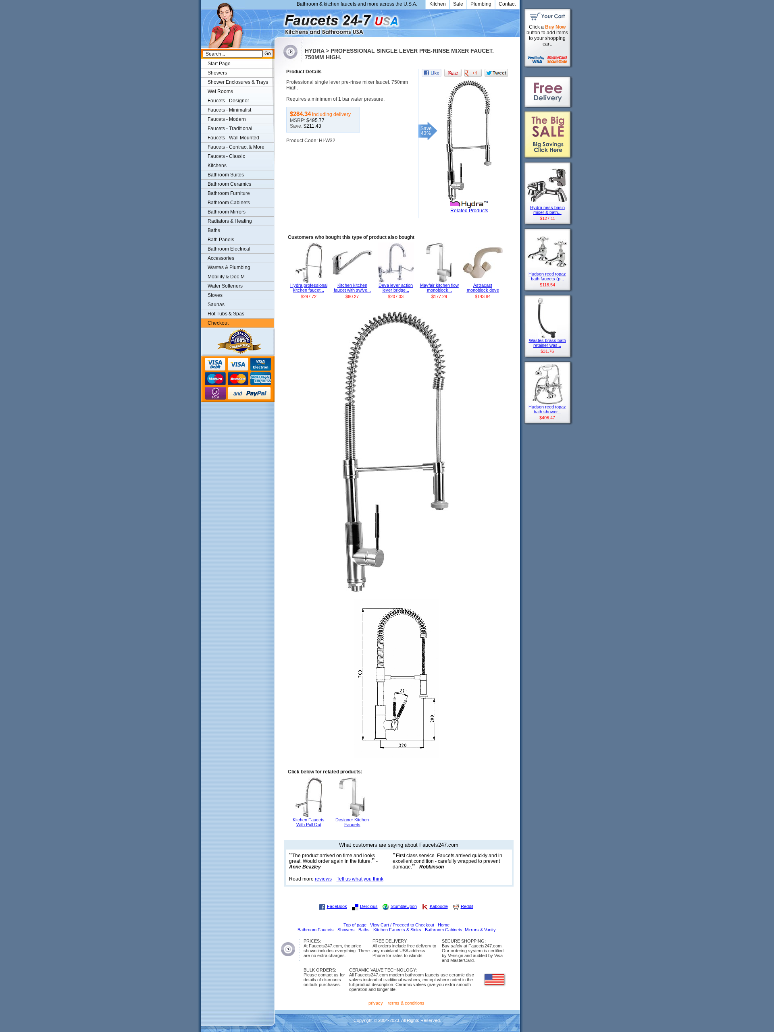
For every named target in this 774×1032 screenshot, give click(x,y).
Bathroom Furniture (229, 193)
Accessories (221, 258)
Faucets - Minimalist (229, 110)
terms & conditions (406, 1003)
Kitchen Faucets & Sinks (397, 929)
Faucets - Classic (226, 156)
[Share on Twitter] (496, 73)
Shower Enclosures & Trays (238, 82)
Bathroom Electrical (229, 249)
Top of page (354, 924)
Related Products (469, 210)
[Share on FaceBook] (431, 73)
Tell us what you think (360, 879)
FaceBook (337, 906)
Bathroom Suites (226, 175)
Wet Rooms (220, 91)
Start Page (219, 63)
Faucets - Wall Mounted (233, 138)
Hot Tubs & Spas (226, 314)
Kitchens (217, 165)
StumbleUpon (404, 906)
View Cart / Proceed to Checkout (402, 924)
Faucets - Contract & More (236, 147)
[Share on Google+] (473, 73)
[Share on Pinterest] (453, 73)
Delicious (369, 906)
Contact (507, 4)
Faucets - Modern (227, 119)
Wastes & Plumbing (229, 267)
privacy (375, 1003)
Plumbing (480, 4)
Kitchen (437, 4)
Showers (217, 73)
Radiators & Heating (230, 221)
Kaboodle (439, 906)
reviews (323, 879)
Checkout (218, 323)
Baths (214, 230)
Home (443, 924)
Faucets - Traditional (230, 128)
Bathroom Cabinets (229, 202)
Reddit (467, 906)
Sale (458, 4)
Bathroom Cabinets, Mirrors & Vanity (460, 929)
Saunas (216, 304)
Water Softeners (225, 286)
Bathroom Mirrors (227, 212)
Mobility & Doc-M (226, 277)
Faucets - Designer (228, 101)
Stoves (215, 295)
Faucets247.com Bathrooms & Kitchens (278, 21)
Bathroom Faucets (316, 929)
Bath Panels (221, 239)
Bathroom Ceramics (229, 184)
